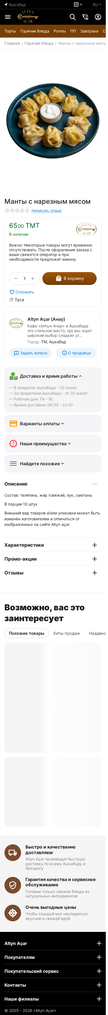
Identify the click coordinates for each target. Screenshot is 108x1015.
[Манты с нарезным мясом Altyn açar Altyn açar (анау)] (52, 121)
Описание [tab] (15, 484)
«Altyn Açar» (44, 1010)
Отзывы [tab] (14, 573)
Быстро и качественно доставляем (50, 849)
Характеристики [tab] (24, 545)
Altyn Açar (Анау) (46, 319)
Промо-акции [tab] (20, 559)
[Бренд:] (86, 229)
